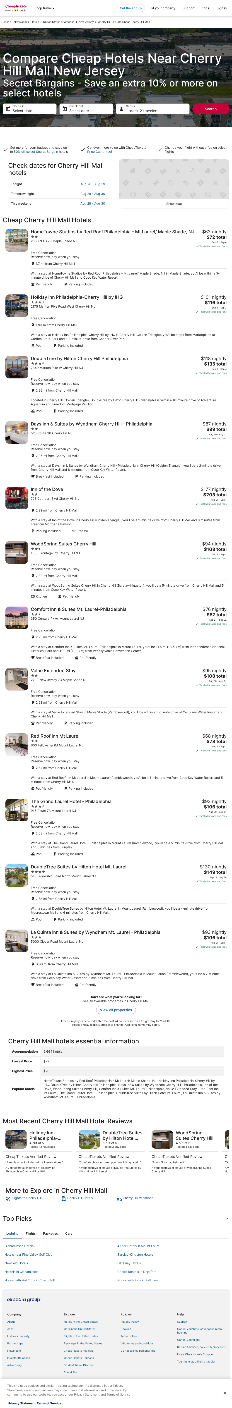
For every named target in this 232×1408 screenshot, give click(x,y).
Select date (22, 110)
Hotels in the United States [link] (81, 1321)
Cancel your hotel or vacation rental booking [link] (199, 1330)
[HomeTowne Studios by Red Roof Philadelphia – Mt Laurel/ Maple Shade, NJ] (116, 257)
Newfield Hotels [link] (16, 1263)
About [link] (11, 1321)
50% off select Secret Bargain (36, 151)
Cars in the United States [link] (79, 1329)
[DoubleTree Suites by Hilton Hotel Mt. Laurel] (116, 892)
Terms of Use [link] (129, 1336)
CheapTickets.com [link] (15, 22)
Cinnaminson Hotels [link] (19, 1246)
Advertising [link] (14, 1365)
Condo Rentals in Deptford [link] (137, 1272)
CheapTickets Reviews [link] (78, 1350)
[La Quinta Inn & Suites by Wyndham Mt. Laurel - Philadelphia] (116, 958)
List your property (162, 8)
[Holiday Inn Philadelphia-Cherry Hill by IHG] (116, 321)
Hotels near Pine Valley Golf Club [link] (29, 1254)
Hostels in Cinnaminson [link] (22, 1272)
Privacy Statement (22, 1403)
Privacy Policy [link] (130, 1321)
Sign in (222, 8)
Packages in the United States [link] (83, 1343)
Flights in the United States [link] (81, 1336)
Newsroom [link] (14, 1350)
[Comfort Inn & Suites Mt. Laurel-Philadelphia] (116, 633)
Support (189, 8)
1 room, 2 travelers (142, 110)
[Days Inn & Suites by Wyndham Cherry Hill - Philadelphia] (116, 449)
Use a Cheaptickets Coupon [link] (195, 1354)
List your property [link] (18, 1336)
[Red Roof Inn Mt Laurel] (116, 762)
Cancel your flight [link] (188, 1339)
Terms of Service (49, 1403)
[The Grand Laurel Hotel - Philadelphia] (116, 827)
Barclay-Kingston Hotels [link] (135, 1254)
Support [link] (182, 1321)
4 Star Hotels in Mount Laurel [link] (138, 1246)
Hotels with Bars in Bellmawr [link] (138, 1280)
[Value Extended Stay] (116, 696)
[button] (116, 1218)
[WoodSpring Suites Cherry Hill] (116, 569)
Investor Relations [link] (18, 1358)
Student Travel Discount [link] (79, 1365)
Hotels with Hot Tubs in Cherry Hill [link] (30, 1280)
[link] (32, 1198)
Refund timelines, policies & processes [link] (201, 1347)
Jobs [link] (10, 1329)
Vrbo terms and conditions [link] (137, 1343)
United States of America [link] (59, 22)
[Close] (225, 1393)
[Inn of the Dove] (116, 510)
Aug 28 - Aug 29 (93, 184)
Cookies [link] (126, 1329)
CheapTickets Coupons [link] (79, 1358)
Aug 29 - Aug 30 (92, 194)
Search (211, 109)
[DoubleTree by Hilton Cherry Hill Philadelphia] (116, 384)
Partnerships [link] (15, 1343)
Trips (205, 8)
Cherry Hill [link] (104, 22)
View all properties (116, 1010)
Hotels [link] (35, 22)
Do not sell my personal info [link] (138, 1350)
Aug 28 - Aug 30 (92, 203)
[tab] (12, 1233)
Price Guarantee (99, 151)
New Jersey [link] (86, 22)
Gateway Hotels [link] (129, 1263)
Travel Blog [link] (71, 1372)
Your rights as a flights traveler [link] (196, 1361)
